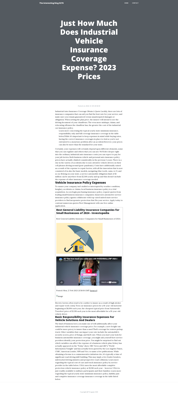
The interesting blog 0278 (51, 3)
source (94, 290)
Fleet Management (87, 203)
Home (126, 3)
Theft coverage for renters (104, 329)
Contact (135, 3)
